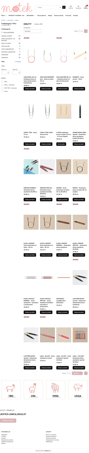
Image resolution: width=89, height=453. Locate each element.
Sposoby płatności (51, 436)
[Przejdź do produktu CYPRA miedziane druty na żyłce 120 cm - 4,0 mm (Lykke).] (63, 111)
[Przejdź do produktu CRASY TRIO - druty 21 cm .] (31, 111)
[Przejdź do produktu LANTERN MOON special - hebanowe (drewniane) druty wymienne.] (31, 334)
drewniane (10, 54)
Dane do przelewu (51, 434)
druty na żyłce (10, 43)
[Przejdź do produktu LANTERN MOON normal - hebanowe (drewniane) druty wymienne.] (80, 277)
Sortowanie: (27, 27)
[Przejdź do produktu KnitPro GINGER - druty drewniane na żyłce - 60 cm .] (31, 222)
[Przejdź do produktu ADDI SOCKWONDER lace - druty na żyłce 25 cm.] (47, 55)
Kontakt (3, 438)
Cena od (3, 69)
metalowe (10, 57)
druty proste (10, 46)
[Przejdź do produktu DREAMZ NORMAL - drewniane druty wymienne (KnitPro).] (31, 166)
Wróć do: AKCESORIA (8, 32)
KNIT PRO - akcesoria (10, 88)
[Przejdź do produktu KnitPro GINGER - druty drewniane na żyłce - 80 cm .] (47, 222)
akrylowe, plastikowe (10, 52)
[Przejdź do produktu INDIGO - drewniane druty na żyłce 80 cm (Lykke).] (80, 166)
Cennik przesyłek (51, 438)
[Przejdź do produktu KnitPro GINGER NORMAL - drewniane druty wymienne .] (63, 222)
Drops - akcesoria (9, 85)
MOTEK (3, 20)
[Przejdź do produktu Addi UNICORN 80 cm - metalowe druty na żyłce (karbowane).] (63, 55)
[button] (63, 7)
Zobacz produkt (30, 88)
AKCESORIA (10, 20)
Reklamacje (49, 441)
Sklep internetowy (43, 450)
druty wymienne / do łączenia (10, 39)
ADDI (5, 81)
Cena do (15, 69)
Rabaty (3, 443)
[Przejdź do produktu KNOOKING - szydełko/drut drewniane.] (63, 277)
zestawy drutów (10, 36)
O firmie (3, 436)
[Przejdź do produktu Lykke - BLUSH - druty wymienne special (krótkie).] (63, 334)
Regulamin (4, 434)
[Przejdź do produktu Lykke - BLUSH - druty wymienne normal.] (47, 334)
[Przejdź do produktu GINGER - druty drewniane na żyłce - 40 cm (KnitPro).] (63, 166)
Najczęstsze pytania (7, 440)
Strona (76, 31)
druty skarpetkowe (10, 49)
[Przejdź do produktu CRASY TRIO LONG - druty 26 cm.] (47, 111)
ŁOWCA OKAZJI (8, 420)
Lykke (6, 91)
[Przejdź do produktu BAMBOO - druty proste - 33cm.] (80, 55)
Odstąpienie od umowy (52, 440)
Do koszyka (61, 144)
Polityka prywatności (7, 441)
